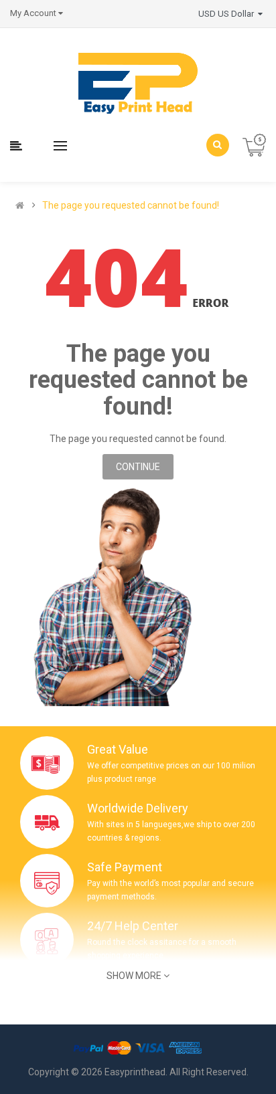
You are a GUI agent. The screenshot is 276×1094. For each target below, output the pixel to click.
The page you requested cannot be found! (130, 205)
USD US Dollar (228, 14)
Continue (138, 466)
